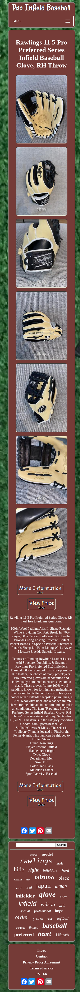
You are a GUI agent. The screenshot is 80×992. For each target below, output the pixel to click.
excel (18, 888)
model (47, 854)
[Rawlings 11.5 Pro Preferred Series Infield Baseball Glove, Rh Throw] (41, 110)
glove (47, 894)
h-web (63, 897)
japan (43, 885)
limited (33, 927)
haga (59, 911)
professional (42, 911)
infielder (25, 896)
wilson (48, 904)
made (60, 863)
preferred (24, 934)
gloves (38, 919)
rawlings (36, 861)
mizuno (44, 877)
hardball (18, 880)
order (21, 917)
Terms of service (41, 968)
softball (62, 918)
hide (19, 869)
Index (41, 950)
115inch (62, 935)
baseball (54, 925)
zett (62, 905)
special (25, 911)
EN (37, 974)
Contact (41, 956)
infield (27, 903)
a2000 (61, 886)
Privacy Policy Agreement (41, 962)
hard (65, 870)
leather (33, 854)
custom (20, 927)
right (33, 870)
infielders (50, 871)
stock (49, 918)
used (29, 887)
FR (45, 974)
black (63, 878)
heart (44, 933)
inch (28, 879)
